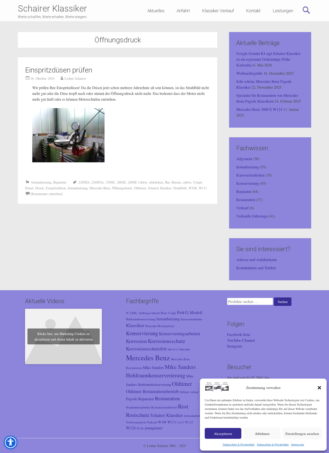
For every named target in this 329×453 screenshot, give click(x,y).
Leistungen (283, 10)
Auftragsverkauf (149, 313)
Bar (167, 182)
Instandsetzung (41, 182)
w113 (181, 422)
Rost (183, 406)
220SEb (84, 182)
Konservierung (247, 183)
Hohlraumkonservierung (140, 319)
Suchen (283, 301)
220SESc (97, 182)
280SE (121, 182)
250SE (110, 182)
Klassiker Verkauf (218, 10)
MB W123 (173, 349)
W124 (131, 428)
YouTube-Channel (241, 340)
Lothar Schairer (75, 78)
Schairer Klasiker (159, 188)
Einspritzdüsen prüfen (58, 70)
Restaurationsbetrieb (164, 407)
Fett (180, 312)
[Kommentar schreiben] (46, 193)
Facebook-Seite (238, 334)
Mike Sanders (153, 367)
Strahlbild (180, 188)
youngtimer (154, 428)
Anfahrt (183, 10)
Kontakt (253, 10)
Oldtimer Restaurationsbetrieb (152, 391)
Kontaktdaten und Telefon (256, 267)
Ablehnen (262, 433)
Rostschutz (137, 414)
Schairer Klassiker (52, 9)
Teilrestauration (136, 422)
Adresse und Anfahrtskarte (256, 259)
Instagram (234, 345)
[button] (319, 387)
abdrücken (156, 182)
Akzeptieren (223, 433)
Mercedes (184, 349)
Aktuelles (155, 10)
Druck (39, 188)
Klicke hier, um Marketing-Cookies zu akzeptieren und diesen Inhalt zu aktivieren (63, 336)
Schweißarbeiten (193, 416)
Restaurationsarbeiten (138, 407)
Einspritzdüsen (56, 188)
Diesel (29, 188)
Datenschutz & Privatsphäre (239, 444)
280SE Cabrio (137, 182)
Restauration (245, 199)
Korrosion (136, 341)
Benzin (176, 182)
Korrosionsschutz (166, 340)
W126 (140, 428)
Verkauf (242, 207)
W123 (189, 422)
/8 (127, 313)
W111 (203, 188)
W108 (193, 188)
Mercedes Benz (100, 188)
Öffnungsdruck (122, 188)
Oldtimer (140, 188)
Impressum (297, 444)
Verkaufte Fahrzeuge (252, 215)
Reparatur (59, 182)
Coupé (197, 182)
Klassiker (135, 325)
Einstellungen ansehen (302, 433)
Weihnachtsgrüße (249, 73)
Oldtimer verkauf (189, 392)
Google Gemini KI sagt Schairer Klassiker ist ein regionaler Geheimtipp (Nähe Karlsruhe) (268, 59)
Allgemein (244, 158)
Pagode (131, 398)
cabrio (187, 182)
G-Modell (193, 312)
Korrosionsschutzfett (146, 348)
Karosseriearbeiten (250, 174)
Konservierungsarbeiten (179, 333)
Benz (164, 313)
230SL (134, 313)
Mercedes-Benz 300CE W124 (259, 109)
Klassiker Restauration (159, 326)
